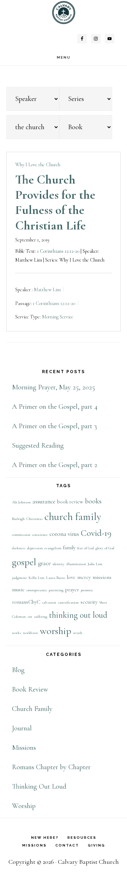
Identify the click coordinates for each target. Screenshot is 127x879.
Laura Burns (55, 577)
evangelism (52, 548)
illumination (76, 564)
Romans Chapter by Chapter (51, 767)
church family (72, 516)
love (71, 577)
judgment (19, 577)
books (93, 501)
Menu (64, 57)
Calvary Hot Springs (63, 12)
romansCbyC (26, 602)
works (16, 632)
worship (55, 631)
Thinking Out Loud (39, 786)
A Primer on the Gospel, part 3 (54, 426)
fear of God (85, 548)
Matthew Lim (47, 290)
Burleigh (18, 518)
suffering (40, 616)
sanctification (68, 602)
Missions (24, 747)
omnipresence (36, 590)
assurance (43, 501)
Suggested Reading (38, 445)
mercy (84, 577)
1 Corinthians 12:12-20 (58, 251)
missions (101, 577)
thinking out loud (78, 615)
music (18, 590)
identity (59, 564)
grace (44, 563)
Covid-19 (96, 533)
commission (21, 534)
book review (70, 502)
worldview (30, 632)
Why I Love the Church (37, 165)
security (88, 602)
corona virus (64, 534)
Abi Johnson (21, 502)
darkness (18, 548)
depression (35, 548)
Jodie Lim (95, 564)
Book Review (30, 689)
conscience (40, 534)
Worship (24, 806)
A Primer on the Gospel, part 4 (55, 406)
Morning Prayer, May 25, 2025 (53, 387)
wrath (77, 632)
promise (87, 590)
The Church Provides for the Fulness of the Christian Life (55, 202)
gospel (24, 562)
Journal (22, 728)
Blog (18, 670)
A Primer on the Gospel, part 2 (54, 465)
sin (30, 616)
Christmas (34, 518)
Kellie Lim (36, 577)
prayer (72, 590)
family (69, 548)
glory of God (105, 548)
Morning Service (57, 317)
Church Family (32, 709)
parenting (56, 590)
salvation (49, 602)
